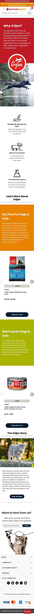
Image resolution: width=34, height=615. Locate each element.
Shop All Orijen (17, 496)
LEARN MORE (22, 5)
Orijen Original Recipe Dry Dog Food (15, 293)
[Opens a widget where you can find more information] (27, 611)
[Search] (29, 13)
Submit (26, 525)
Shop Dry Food (17, 315)
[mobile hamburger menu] (3, 9)
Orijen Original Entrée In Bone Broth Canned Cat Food (14, 408)
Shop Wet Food (17, 425)
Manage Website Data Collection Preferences (15, 611)
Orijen (12, 473)
